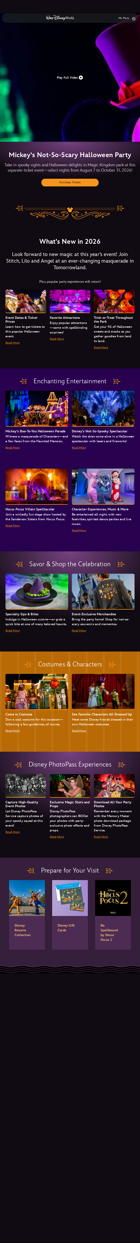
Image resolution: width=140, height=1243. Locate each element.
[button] (70, 77)
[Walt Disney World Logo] (60, 18)
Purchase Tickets (70, 182)
